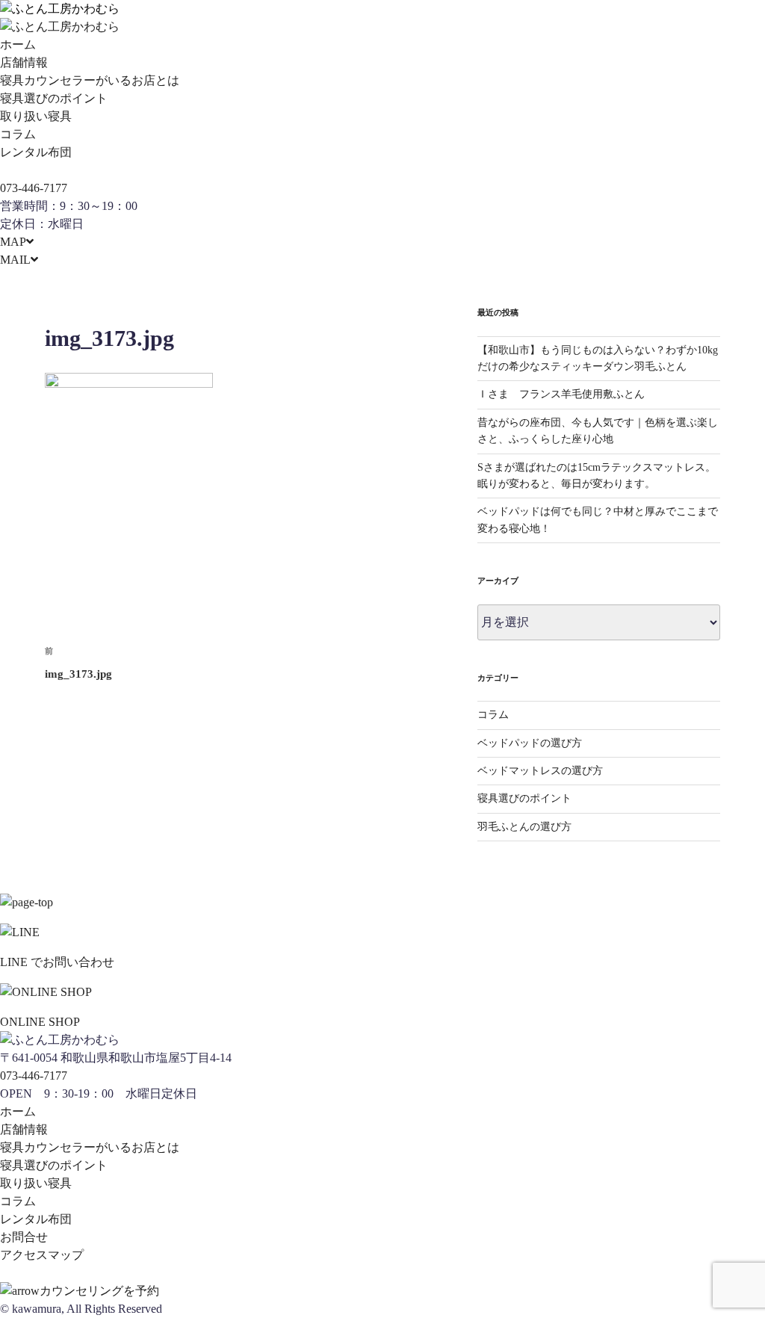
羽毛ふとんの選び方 (524, 826)
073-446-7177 (33, 188)
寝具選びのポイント (54, 98)
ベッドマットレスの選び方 (540, 770)
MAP (13, 241)
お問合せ (24, 1237)
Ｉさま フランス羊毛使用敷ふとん (561, 394)
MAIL (15, 259)
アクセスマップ (42, 1255)
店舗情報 (24, 62)
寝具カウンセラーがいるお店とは (89, 80)
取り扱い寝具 (36, 116)
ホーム (18, 44)
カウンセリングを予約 (99, 1290)
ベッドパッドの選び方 (529, 743)
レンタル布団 (36, 152)
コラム (18, 134)
